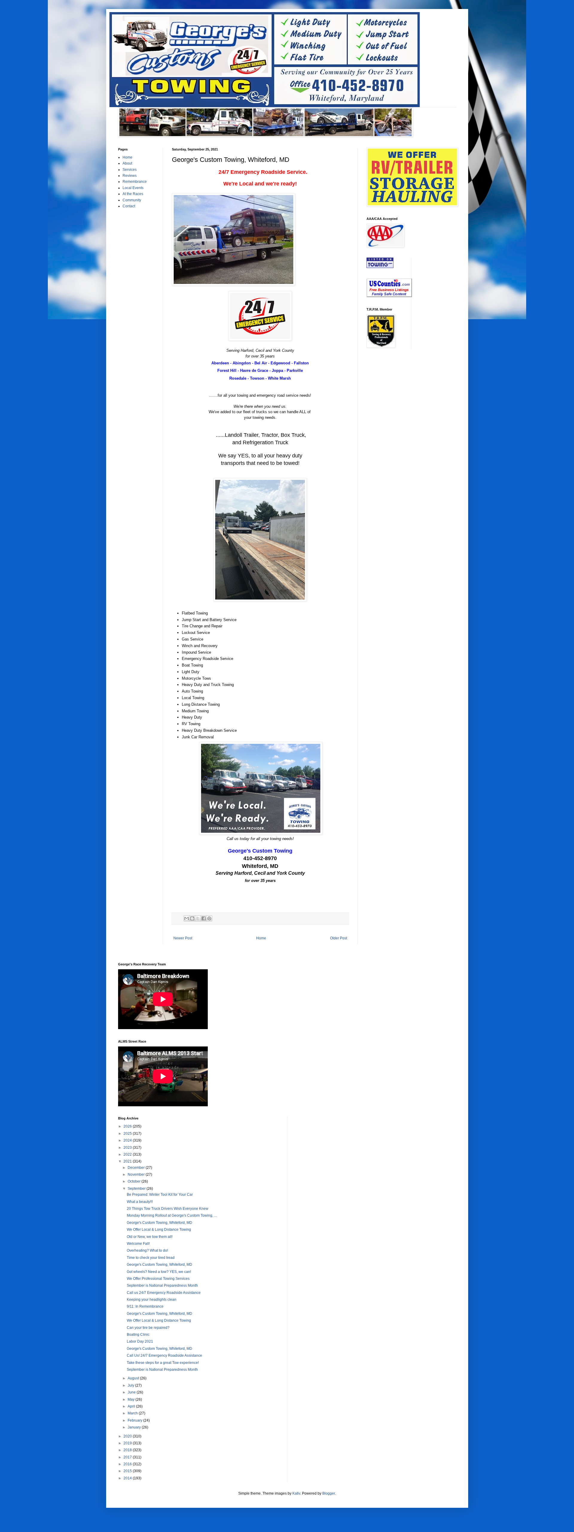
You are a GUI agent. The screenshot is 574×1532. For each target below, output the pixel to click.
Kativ (296, 1493)
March (133, 1413)
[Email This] (187, 918)
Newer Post (182, 938)
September (137, 1188)
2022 (128, 1154)
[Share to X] (198, 918)
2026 (128, 1126)
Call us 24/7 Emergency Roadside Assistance (164, 1293)
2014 (128, 1478)
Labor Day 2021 (140, 1341)
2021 (128, 1161)
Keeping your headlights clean (151, 1299)
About (127, 163)
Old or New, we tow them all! (149, 1237)
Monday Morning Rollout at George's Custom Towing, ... (172, 1215)
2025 (128, 1133)
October (134, 1181)
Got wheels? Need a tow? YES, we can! (159, 1272)
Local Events (133, 188)
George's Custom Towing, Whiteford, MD (159, 1223)
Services (130, 170)
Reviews (130, 176)
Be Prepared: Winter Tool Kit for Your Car (160, 1194)
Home (261, 938)
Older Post (338, 938)
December (137, 1168)
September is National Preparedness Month (162, 1285)
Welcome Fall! (138, 1244)
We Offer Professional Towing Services (158, 1279)
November (137, 1174)
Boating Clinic (138, 1334)
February (135, 1420)
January (135, 1427)
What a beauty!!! (140, 1202)
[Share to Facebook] (204, 918)
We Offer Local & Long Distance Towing (159, 1229)
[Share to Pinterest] (209, 918)
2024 (128, 1140)
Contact (129, 206)
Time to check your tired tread (151, 1258)
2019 (128, 1443)
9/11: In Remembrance (145, 1306)
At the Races (133, 194)
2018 (128, 1450)
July (131, 1385)
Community (132, 200)
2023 (128, 1147)
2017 (128, 1457)
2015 (128, 1471)
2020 (128, 1436)
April (132, 1406)
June (132, 1392)
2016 (128, 1464)
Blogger (328, 1493)
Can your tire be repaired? (148, 1328)
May (131, 1399)
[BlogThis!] (192, 918)
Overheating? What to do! (147, 1250)
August (134, 1378)
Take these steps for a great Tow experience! (163, 1363)
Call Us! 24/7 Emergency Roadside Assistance (164, 1355)
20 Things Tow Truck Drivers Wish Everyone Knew (167, 1209)
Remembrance (135, 181)
